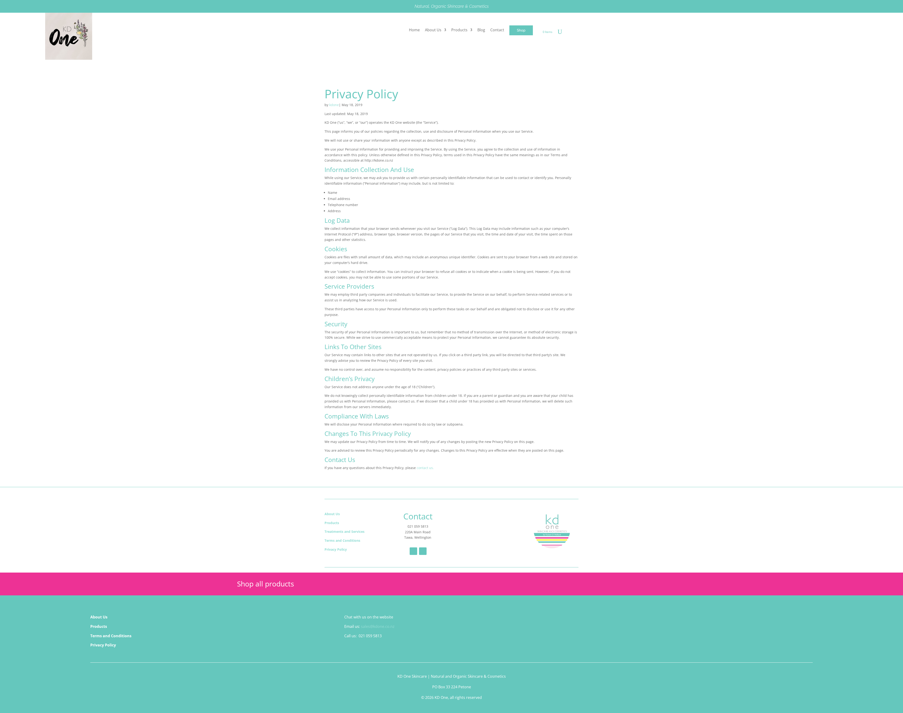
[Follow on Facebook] (413, 551)
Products (332, 523)
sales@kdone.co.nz (378, 626)
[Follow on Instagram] (423, 551)
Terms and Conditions (342, 540)
